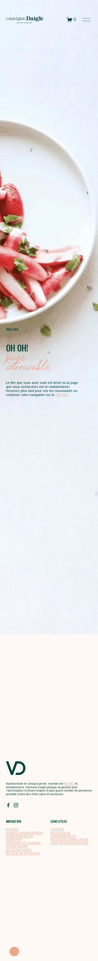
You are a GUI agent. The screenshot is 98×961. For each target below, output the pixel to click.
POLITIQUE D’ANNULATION (69, 839)
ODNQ (69, 783)
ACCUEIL (12, 829)
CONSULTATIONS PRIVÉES (24, 833)
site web (61, 395)
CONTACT (57, 829)
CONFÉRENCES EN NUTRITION (19, 838)
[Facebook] (8, 805)
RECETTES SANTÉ (18, 850)
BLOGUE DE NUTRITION (22, 853)
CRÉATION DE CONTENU (23, 843)
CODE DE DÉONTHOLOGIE (69, 843)
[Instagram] (16, 805)
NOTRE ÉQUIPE (17, 846)
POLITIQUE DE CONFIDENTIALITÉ (63, 834)
